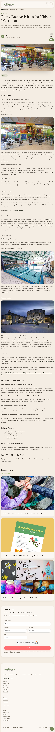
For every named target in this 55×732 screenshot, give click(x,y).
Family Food (6, 687)
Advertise (5, 708)
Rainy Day (5, 681)
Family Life (5, 691)
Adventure (5, 689)
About (4, 710)
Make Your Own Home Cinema (14, 210)
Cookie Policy (6, 720)
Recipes (5, 697)
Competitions (6, 702)
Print (51, 39)
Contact (5, 714)
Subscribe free (27, 648)
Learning (5, 685)
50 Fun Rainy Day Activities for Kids (15, 373)
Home (2, 9)
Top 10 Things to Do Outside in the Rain (43, 361)
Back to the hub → (5, 473)
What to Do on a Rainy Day (33, 373)
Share (51, 33)
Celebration (6, 683)
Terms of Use (6, 718)
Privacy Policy (17, 652)
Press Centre (6, 712)
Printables (5, 700)
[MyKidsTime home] (27, 4)
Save (51, 36)
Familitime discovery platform (45, 727)
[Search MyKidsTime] (47, 3)
